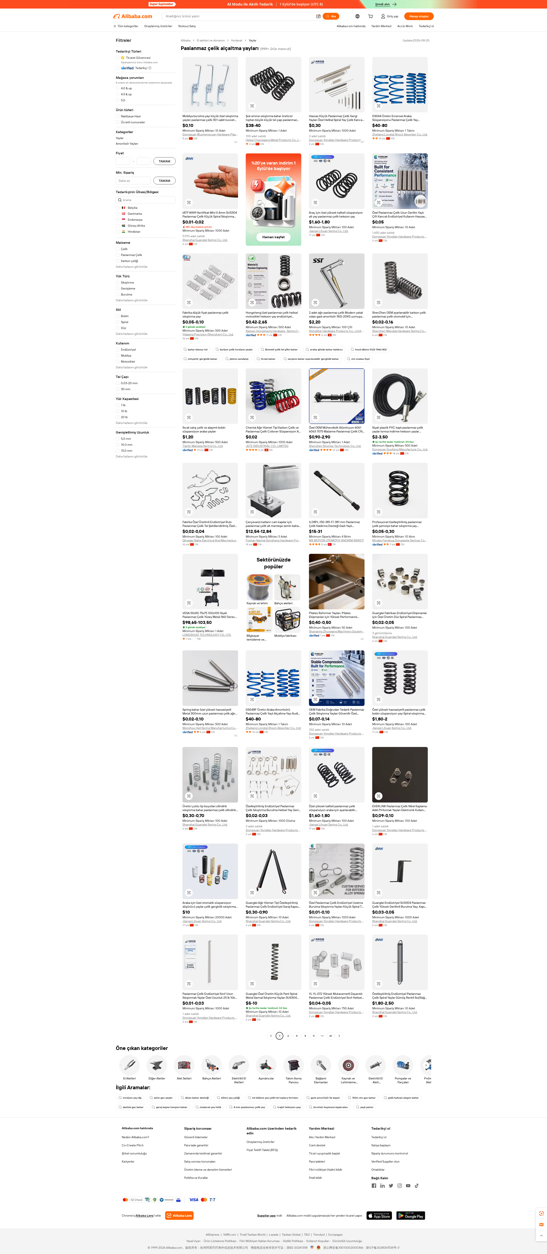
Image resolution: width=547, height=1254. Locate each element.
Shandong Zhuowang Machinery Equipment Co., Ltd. (337, 631)
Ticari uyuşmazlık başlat (324, 1153)
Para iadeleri (317, 1161)
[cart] (371, 17)
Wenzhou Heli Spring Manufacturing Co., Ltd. (210, 728)
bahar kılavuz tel (197, 349)
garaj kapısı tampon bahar (171, 1107)
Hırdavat (236, 40)
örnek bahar (268, 358)
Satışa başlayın (381, 1145)
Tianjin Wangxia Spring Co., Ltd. (202, 446)
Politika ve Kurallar (196, 1177)
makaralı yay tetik (210, 1107)
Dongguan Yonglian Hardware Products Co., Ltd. (337, 140)
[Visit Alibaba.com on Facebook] (373, 1185)
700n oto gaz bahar (364, 1097)
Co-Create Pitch (133, 1145)
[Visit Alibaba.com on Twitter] (391, 1185)
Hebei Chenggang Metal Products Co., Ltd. (273, 140)
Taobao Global (291, 1234)
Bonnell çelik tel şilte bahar (281, 349)
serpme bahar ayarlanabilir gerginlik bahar (313, 358)
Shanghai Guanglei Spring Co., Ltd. (205, 240)
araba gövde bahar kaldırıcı (326, 349)
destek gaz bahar (133, 1107)
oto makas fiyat (360, 358)
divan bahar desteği (197, 1097)
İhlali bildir (315, 1177)
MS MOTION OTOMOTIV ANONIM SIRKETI (336, 540)
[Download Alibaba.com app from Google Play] (410, 1215)
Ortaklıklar (378, 1169)
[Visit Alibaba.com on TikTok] (416, 1185)
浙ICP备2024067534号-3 (382, 1247)
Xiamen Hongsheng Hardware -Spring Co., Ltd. (273, 331)
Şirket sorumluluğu (134, 1153)
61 (330, 1035)
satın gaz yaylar (163, 1097)
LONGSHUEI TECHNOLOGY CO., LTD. (206, 635)
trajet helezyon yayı (289, 1107)
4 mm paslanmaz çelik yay (249, 1107)
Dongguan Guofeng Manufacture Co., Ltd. (400, 449)
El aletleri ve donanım (211, 40)
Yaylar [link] (252, 40)
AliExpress (212, 1234)
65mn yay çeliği (230, 1097)
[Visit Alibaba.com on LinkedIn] (382, 1185)
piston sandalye (239, 358)
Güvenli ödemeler (196, 1137)
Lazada (273, 1234)
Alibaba (185, 40)
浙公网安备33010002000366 (343, 1247)
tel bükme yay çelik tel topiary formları (275, 1097)
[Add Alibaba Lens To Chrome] (179, 1215)
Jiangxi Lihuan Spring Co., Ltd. (328, 231)
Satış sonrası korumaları (199, 1161)
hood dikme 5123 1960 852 (371, 349)
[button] (318, 16)
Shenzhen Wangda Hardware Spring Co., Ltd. (400, 331)
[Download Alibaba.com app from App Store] (379, 1215)
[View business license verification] (312, 1247)
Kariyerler (128, 1161)
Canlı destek (317, 1145)
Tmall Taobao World (252, 1234)
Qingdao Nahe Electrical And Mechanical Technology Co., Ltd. (210, 540)
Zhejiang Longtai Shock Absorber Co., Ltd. (400, 134)
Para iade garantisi (196, 1145)
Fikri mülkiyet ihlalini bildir (325, 1169)
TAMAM (164, 161)
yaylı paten (366, 1107)
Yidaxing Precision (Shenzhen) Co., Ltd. (208, 334)
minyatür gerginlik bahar (202, 358)
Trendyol (319, 1234)
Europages (335, 1234)
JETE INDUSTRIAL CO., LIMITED (267, 446)
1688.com (229, 1234)
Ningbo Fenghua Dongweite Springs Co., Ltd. (400, 540)
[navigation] (146, 538)
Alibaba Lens (144, 1215)
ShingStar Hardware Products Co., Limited (337, 331)
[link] (541, 1213)
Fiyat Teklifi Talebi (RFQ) (262, 1150)
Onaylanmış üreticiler (261, 1142)
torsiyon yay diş (132, 1097)
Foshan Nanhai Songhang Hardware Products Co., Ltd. (273, 540)
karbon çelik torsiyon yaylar (236, 349)
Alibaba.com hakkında (137, 1128)
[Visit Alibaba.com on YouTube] (408, 1185)
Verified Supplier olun (385, 1161)
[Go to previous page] (271, 1036)
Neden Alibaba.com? (135, 1137)
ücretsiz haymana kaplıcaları (330, 1107)
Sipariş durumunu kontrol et (389, 1153)
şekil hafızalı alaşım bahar (403, 1097)
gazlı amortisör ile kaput (325, 1097)
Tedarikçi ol (378, 1137)
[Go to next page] (339, 1036)
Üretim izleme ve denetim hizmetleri (208, 1169)
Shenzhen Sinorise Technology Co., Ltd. (335, 446)
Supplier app (266, 1215)
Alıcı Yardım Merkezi (322, 1137)
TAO (307, 1234)
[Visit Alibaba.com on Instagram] (399, 1185)
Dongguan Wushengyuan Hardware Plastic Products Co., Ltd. (210, 134)
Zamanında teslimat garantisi (203, 1153)
